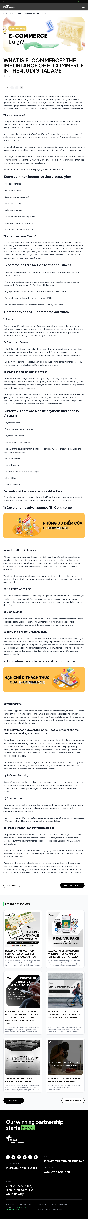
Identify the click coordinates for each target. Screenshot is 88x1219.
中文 (83, 1)
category (9, 76)
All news (12, 885)
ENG (78, 1)
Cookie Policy (57, 1209)
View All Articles (72, 1100)
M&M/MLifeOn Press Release (47, 1204)
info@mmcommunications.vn (64, 1160)
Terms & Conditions (44, 1209)
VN (74, 1)
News (5, 14)
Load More (12, 1100)
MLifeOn (12, 1167)
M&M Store (29, 1167)
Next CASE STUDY (71, 885)
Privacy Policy (64, 1204)
